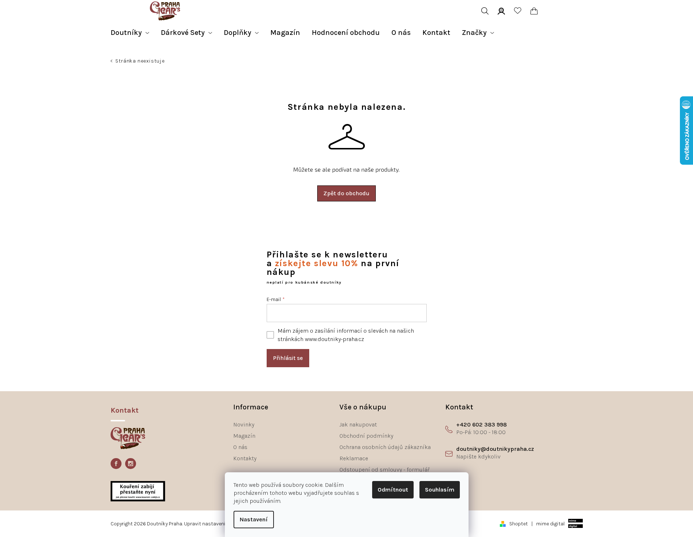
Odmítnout (393, 489)
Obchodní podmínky (366, 435)
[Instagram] (130, 463)
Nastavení (254, 519)
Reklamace (353, 458)
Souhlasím (439, 489)
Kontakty (244, 458)
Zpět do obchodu (346, 193)
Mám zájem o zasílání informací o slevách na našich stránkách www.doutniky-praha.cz (346, 334)
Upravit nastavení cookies (214, 524)
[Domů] (112, 61)
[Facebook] (116, 463)
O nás (240, 447)
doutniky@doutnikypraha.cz (495, 448)
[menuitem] (130, 33)
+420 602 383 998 (481, 424)
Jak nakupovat (358, 424)
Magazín (244, 435)
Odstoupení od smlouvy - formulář (384, 469)
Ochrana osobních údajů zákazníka (385, 447)
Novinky (243, 424)
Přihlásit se (288, 357)
